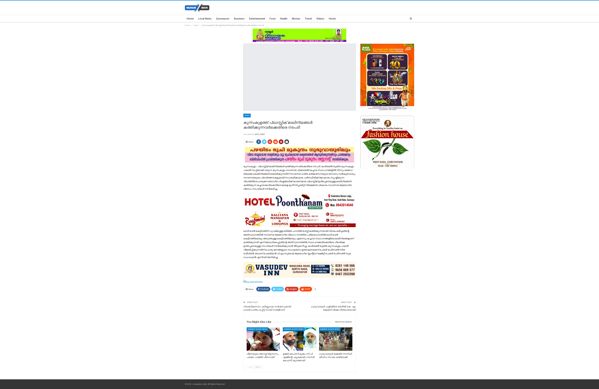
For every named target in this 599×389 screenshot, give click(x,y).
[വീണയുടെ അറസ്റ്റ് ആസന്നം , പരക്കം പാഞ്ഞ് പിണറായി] (263, 339)
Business (239, 18)
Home (190, 18)
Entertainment (257, 18)
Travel (308, 18)
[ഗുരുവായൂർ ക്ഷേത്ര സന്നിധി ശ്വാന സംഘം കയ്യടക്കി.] (335, 339)
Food (272, 18)
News (247, 115)
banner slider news (257, 329)
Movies (296, 18)
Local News (205, 18)
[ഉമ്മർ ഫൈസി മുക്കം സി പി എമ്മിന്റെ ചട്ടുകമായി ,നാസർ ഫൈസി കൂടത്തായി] (299, 339)
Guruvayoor (222, 18)
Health (283, 18)
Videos (320, 18)
